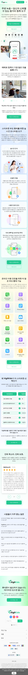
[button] (26, 2)
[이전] (9, 496)
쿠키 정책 (22, 670)
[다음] (18, 496)
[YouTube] (14, 617)
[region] (14, 89)
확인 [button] (14, 673)
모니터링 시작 (14, 600)
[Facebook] (11, 617)
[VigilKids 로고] (14, 612)
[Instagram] (17, 617)
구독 (20, 620)
